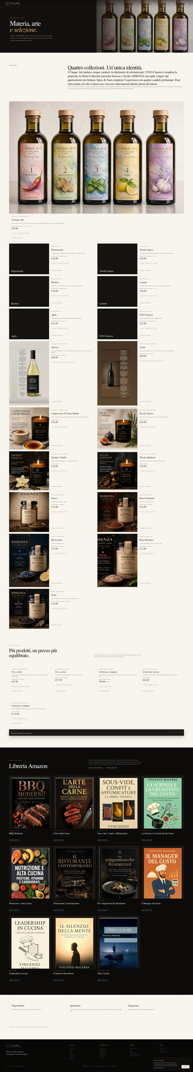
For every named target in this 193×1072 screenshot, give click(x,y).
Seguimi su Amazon (111, 767)
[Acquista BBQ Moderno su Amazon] (30, 802)
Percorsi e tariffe (103, 1050)
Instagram (72, 1059)
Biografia (72, 1048)
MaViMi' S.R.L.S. (85, 1066)
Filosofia (72, 1050)
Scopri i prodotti (170, 3)
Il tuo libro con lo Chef (134, 1053)
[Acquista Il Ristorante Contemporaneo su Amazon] (74, 872)
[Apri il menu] (185, 3)
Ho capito (185, 1066)
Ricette (71, 1057)
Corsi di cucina (103, 1055)
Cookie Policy (162, 1050)
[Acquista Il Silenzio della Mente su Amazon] (74, 942)
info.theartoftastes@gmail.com (132, 764)
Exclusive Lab (72, 1055)
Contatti (101, 1057)
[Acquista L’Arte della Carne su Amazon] (74, 802)
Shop (131, 1050)
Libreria (154, 3)
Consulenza (102, 1048)
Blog (71, 1053)
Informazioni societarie (134, 1055)
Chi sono (160, 3)
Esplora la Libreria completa (96, 767)
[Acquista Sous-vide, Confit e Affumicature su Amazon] (118, 802)
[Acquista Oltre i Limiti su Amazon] (118, 942)
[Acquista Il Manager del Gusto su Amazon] (163, 872)
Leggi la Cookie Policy (159, 1067)
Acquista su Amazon (14, 839)
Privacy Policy (162, 1048)
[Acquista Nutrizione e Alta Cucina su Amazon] (30, 872)
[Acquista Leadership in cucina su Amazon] (30, 942)
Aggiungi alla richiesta (16, 237)
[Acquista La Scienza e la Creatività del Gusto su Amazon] (163, 802)
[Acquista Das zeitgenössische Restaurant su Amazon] (118, 872)
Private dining (103, 1053)
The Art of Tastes (145, 3)
